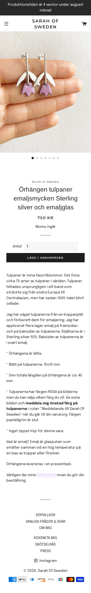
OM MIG (45, 528)
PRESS (45, 551)
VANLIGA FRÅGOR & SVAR (45, 522)
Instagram (48, 561)
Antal (17, 246)
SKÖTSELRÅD (45, 544)
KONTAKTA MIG (45, 538)
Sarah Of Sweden (45, 23)
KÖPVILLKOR (46, 475)
